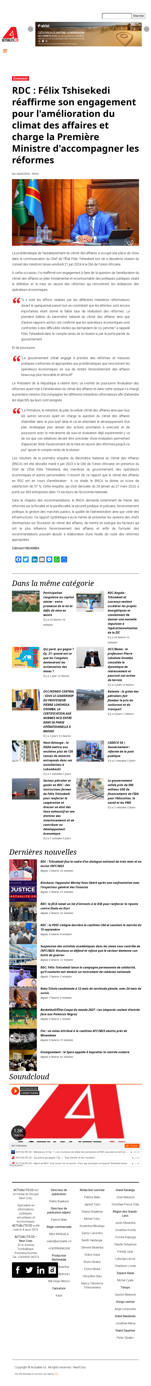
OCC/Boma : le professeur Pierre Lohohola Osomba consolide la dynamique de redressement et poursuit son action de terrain (121, 664)
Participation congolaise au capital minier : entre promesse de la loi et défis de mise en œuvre (58, 604)
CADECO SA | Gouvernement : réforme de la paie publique (121, 749)
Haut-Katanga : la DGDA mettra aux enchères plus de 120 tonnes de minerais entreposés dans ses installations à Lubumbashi (58, 756)
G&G (56, 1374)
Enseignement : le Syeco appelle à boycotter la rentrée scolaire (85, 1052)
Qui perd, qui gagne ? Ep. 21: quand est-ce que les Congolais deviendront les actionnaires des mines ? (58, 660)
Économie (20, 78)
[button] (31, 29)
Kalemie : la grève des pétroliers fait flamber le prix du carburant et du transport (123, 700)
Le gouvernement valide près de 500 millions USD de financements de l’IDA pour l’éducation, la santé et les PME (123, 792)
